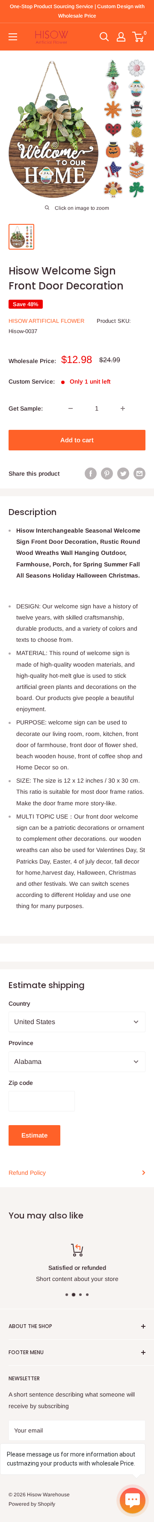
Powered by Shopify (32, 1504)
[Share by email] (139, 474)
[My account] (121, 37)
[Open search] (104, 37)
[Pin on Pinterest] (107, 474)
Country (19, 1003)
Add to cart (77, 440)
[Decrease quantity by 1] (71, 408)
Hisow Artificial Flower (46, 321)
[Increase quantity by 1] (123, 408)
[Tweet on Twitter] (123, 474)
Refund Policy (27, 1172)
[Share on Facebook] (91, 474)
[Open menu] (13, 36)
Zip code (21, 1082)
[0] (138, 37)
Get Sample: (26, 408)
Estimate (34, 1135)
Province (21, 1042)
